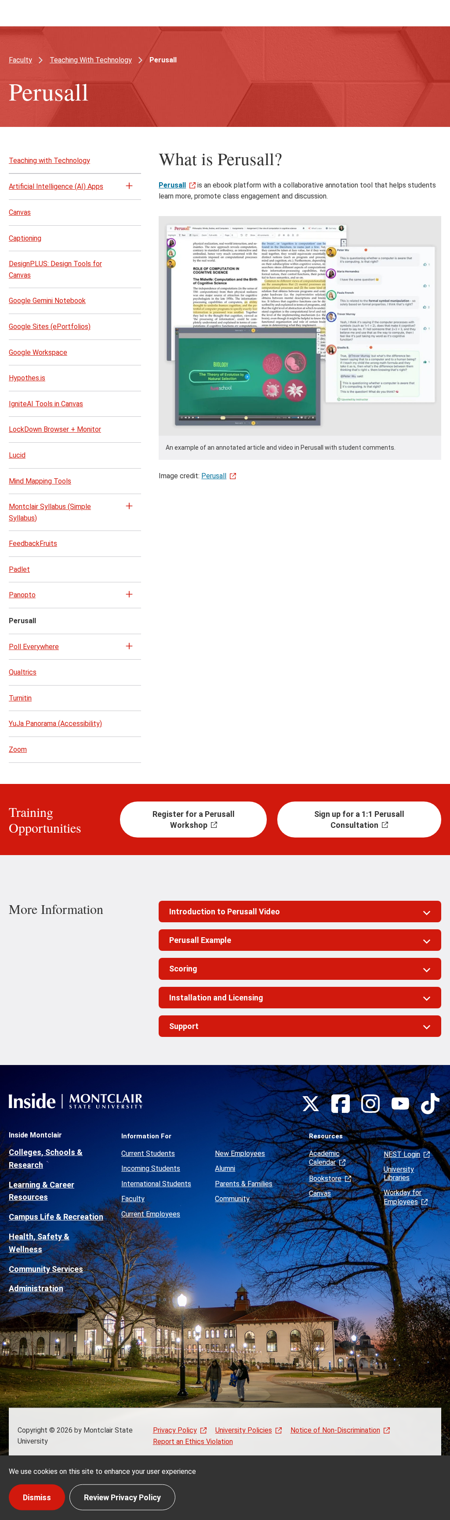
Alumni (225, 1168)
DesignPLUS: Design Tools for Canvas (55, 269)
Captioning (25, 238)
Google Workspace (38, 352)
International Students (156, 1184)
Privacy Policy (175, 1430)
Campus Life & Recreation (56, 1216)
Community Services (46, 1269)
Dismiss (37, 1497)
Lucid (17, 455)
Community (232, 1199)
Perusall (213, 476)
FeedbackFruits (33, 543)
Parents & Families (243, 1184)
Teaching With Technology (91, 60)
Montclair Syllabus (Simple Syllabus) (50, 512)
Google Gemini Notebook (47, 300)
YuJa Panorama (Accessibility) (55, 723)
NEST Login (402, 1154)
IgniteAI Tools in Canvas (46, 404)
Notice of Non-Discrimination (335, 1430)
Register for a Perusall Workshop (193, 819)
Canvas (20, 212)
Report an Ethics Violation (193, 1441)
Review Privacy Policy (122, 1497)
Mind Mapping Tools (40, 481)
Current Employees (150, 1214)
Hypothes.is (27, 378)
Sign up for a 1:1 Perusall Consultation (359, 819)
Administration (36, 1288)
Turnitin (20, 698)
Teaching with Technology (49, 160)
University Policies (243, 1430)
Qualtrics (22, 672)
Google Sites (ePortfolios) (50, 326)
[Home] (75, 1100)
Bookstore (325, 1178)
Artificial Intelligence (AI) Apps (56, 186)
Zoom (18, 749)
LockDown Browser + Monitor (55, 429)
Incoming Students (150, 1168)
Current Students (148, 1153)
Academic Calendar (324, 1157)
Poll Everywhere (34, 647)
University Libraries (399, 1173)
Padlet (19, 569)
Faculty (20, 60)
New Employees (240, 1153)
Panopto (22, 595)
